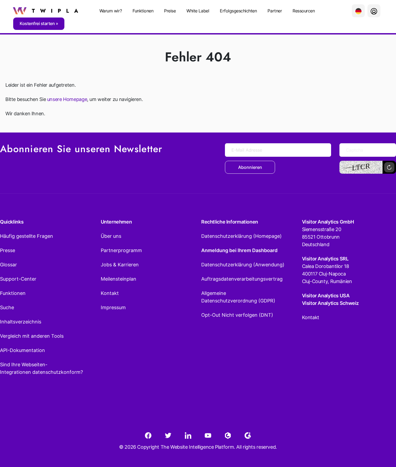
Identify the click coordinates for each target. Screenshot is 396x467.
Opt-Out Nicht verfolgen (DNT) (237, 315)
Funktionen (143, 10)
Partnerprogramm (121, 250)
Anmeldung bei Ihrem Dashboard (239, 250)
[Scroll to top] (382, 436)
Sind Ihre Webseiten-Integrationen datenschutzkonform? (41, 368)
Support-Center (18, 279)
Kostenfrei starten (38, 23)
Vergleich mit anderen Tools (32, 336)
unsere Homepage (67, 99)
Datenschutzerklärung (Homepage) (241, 236)
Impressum (113, 307)
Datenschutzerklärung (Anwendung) (242, 264)
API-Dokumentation (22, 350)
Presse (7, 250)
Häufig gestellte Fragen (26, 236)
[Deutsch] (358, 10)
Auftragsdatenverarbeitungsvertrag (242, 279)
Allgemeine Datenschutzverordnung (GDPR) (238, 297)
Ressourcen (304, 10)
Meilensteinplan (118, 279)
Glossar (8, 264)
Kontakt (110, 293)
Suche (7, 307)
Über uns (111, 236)
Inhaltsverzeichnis (20, 322)
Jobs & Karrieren (120, 264)
